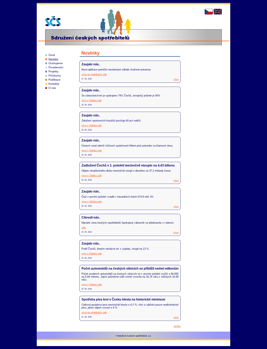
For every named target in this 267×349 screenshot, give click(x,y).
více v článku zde (92, 100)
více (176, 79)
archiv (177, 326)
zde (84, 227)
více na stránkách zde (94, 74)
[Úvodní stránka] (53, 21)
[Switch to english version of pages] (218, 11)
